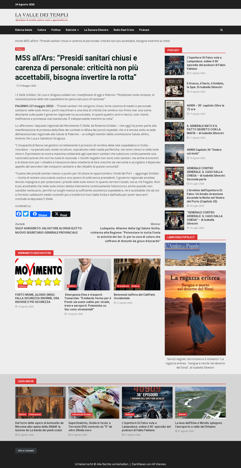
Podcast (144, 29)
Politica (56, 29)
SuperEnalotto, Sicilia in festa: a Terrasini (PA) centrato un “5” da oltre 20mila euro (93, 403)
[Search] (221, 30)
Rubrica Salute (23, 29)
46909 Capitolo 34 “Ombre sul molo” (174, 154)
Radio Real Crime (124, 29)
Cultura (41, 29)
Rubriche (71, 29)
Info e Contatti (26, 450)
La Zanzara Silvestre (96, 29)
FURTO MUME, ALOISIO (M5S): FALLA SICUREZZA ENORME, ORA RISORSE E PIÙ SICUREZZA (38, 274)
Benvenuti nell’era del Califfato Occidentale (137, 274)
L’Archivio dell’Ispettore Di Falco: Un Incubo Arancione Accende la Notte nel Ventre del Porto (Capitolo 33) (174, 198)
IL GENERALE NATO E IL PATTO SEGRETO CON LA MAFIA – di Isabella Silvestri (174, 132)
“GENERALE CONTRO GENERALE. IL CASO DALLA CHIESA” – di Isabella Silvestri (174, 220)
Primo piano (35, 414)
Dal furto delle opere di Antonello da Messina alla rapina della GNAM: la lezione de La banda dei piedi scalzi (40, 403)
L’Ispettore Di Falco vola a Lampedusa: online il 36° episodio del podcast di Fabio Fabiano (174, 65)
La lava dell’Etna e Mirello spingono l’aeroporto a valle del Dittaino (200, 403)
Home (19, 41)
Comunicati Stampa (81, 414)
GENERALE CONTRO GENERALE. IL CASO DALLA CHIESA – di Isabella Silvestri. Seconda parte (174, 176)
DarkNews (139, 464)
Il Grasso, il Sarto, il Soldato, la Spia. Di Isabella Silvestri (174, 87)
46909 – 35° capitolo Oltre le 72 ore (174, 109)
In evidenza (123, 286)
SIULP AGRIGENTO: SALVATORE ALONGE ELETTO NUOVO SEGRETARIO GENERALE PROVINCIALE (48, 228)
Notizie (22, 414)
